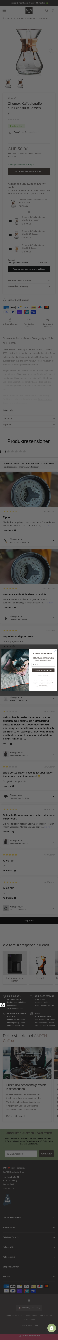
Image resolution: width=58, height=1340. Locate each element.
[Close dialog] (55, 651)
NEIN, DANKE (43, 676)
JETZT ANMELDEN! (43, 670)
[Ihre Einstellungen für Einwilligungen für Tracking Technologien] (2, 1005)
